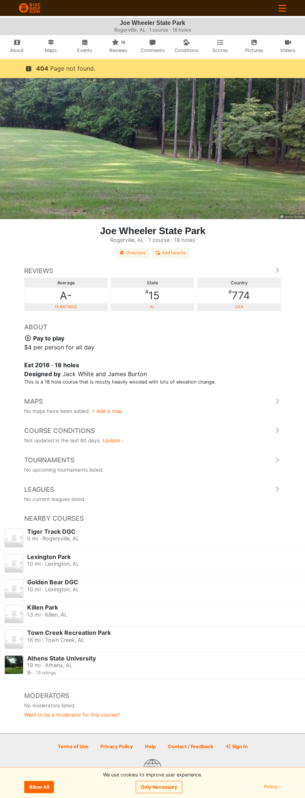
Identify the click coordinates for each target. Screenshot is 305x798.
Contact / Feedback (190, 746)
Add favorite (174, 252)
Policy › (272, 787)
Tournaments (49, 460)
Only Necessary (159, 787)
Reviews (38, 271)
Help (150, 746)
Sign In (239, 746)
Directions (136, 252)
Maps (33, 401)
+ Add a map (107, 411)
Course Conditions (59, 430)
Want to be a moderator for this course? (72, 715)
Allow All (39, 787)
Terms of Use (73, 746)
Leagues (39, 489)
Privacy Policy (116, 746)
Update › (113, 440)
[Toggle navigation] (282, 8)
